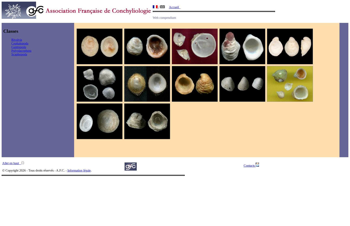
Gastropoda (18, 47)
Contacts (250, 165)
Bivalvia (16, 39)
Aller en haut (11, 163)
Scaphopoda (19, 54)
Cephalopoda (19, 43)
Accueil (174, 7)
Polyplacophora (21, 50)
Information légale (79, 170)
